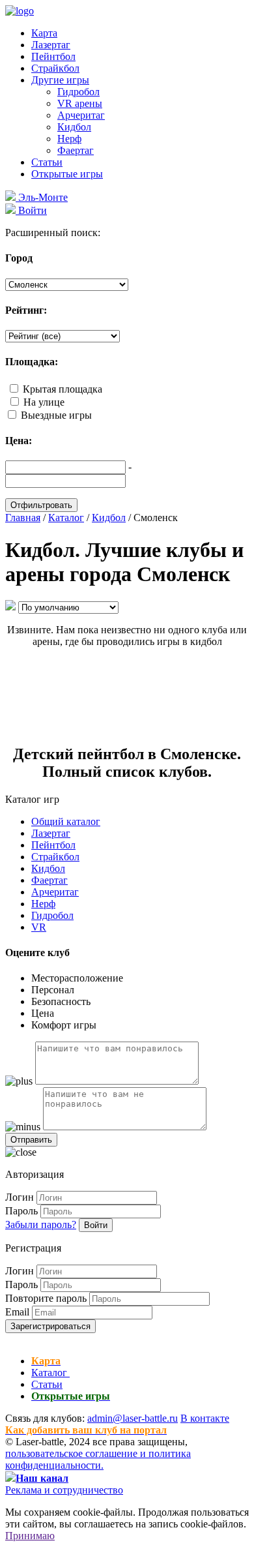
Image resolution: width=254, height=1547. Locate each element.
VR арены (79, 103)
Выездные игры (56, 415)
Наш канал (42, 1478)
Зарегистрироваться (50, 1326)
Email (17, 1311)
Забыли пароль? (40, 1224)
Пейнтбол (53, 56)
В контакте (204, 1418)
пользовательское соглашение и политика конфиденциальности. (98, 1459)
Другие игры (60, 79)
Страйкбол (55, 68)
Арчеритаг (81, 115)
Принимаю (30, 1535)
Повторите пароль (46, 1298)
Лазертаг (50, 44)
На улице (43, 402)
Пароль (21, 1210)
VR (38, 927)
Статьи (47, 162)
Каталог (50, 1372)
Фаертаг (75, 150)
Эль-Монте (42, 197)
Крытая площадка (62, 389)
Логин (19, 1197)
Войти (95, 1225)
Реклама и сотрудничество (64, 1489)
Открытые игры (67, 173)
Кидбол (74, 126)
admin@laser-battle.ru (132, 1418)
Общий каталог (65, 821)
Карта (44, 32)
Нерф (69, 138)
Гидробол (78, 91)
